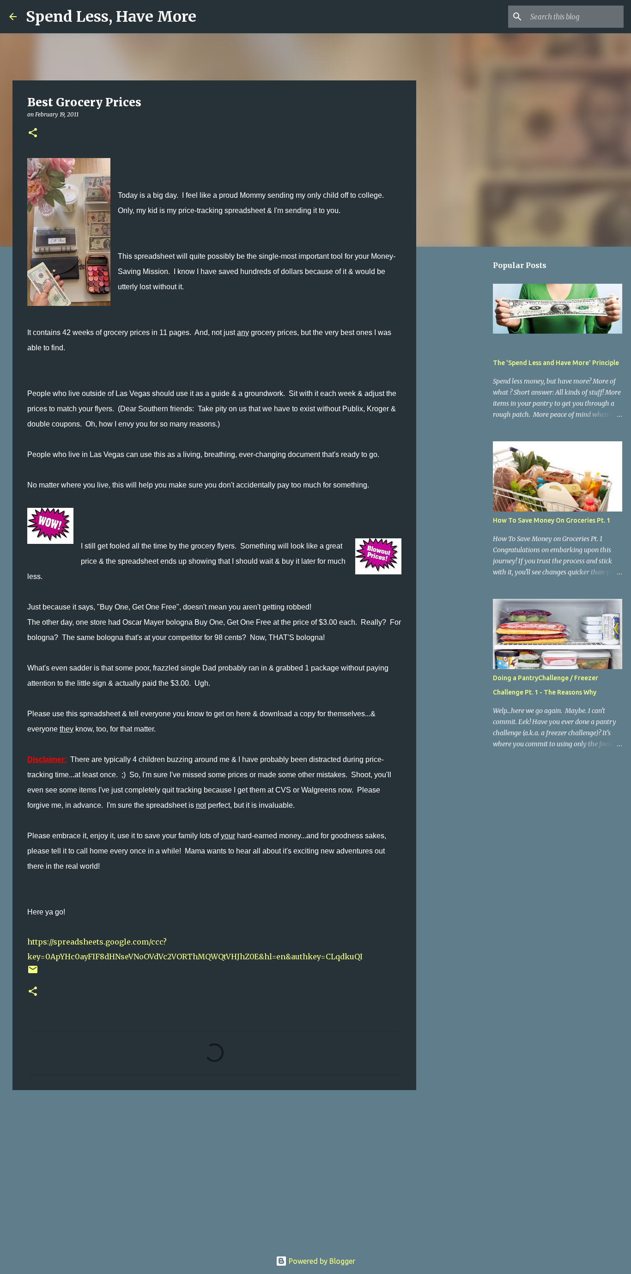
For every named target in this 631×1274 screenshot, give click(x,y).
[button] (32, 133)
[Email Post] (32, 973)
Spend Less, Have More (111, 16)
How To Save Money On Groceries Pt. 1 (551, 520)
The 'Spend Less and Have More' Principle (556, 362)
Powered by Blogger (321, 1261)
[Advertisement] (214, 1168)
